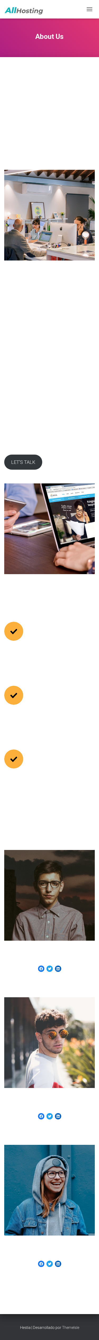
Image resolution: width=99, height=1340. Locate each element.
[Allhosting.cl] (26, 9)
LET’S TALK (23, 462)
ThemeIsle (70, 1327)
